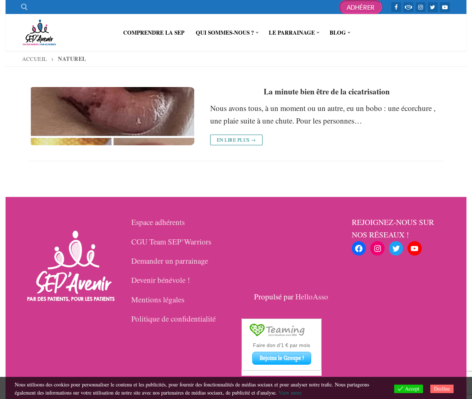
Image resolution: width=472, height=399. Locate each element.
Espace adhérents (158, 222)
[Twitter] (433, 7)
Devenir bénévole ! (160, 280)
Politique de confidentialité (173, 318)
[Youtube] (445, 7)
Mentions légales (157, 299)
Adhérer (361, 7)
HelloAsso (311, 296)
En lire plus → (236, 139)
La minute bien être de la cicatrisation (327, 92)
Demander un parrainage (169, 261)
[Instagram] (421, 7)
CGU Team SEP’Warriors (171, 241)
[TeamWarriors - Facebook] (408, 7)
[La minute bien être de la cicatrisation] (112, 116)
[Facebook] (396, 7)
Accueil (34, 58)
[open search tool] (24, 7)
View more (290, 392)
